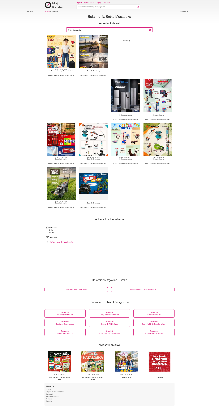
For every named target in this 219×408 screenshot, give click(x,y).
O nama (49, 399)
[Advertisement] (32, 46)
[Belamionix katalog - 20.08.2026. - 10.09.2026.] (61, 51)
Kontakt (49, 401)
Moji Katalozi (58, 5)
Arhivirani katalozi (52, 396)
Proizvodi (107, 2)
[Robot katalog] (126, 361)
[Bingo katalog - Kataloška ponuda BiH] (59, 361)
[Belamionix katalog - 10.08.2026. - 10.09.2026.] (93, 139)
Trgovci (79, 2)
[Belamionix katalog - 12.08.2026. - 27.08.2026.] (61, 139)
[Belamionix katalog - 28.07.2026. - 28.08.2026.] (125, 139)
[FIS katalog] (159, 361)
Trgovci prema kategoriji (92, 2)
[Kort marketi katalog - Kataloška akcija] (92, 361)
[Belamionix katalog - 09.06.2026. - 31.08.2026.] (61, 183)
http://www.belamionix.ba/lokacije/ (61, 242)
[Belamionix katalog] (93, 51)
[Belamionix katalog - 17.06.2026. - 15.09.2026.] (157, 139)
